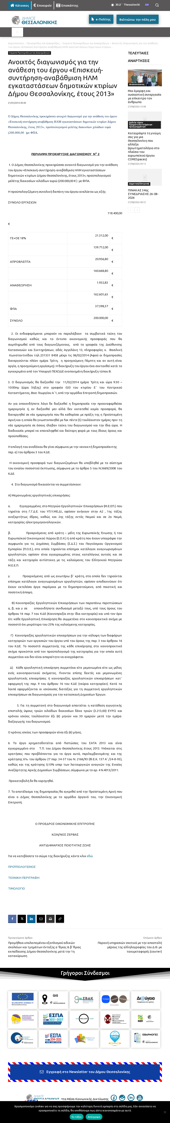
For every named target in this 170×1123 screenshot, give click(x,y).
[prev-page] (130, 210)
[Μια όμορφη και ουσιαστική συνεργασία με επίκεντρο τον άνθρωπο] (145, 77)
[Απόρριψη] (165, 1112)
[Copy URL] (60, 919)
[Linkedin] (31, 919)
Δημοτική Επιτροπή (139, 184)
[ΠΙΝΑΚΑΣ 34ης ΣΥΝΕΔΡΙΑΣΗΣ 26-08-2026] (145, 177)
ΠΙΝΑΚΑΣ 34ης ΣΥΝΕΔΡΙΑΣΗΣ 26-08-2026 (143, 193)
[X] (22, 919)
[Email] (41, 919)
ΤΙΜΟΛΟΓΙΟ (16, 888)
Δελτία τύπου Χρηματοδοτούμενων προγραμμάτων (140, 124)
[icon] (114, 1099)
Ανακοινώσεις (136, 84)
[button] (157, 5)
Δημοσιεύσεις (16, 43)
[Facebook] (12, 919)
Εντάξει (76, 1116)
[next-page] (137, 210)
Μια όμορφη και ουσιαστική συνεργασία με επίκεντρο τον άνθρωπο (144, 96)
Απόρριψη (94, 1116)
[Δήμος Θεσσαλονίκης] (36, 20)
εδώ (90, 856)
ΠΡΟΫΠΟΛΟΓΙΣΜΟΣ (22, 866)
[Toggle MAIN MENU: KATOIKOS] (17, 32)
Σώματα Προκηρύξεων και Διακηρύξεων (85, 43)
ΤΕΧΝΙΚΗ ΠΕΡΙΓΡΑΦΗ (23, 877)
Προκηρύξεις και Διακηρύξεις (43, 43)
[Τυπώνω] (50, 919)
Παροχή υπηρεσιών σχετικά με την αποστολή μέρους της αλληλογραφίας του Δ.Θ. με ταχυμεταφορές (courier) (130, 947)
